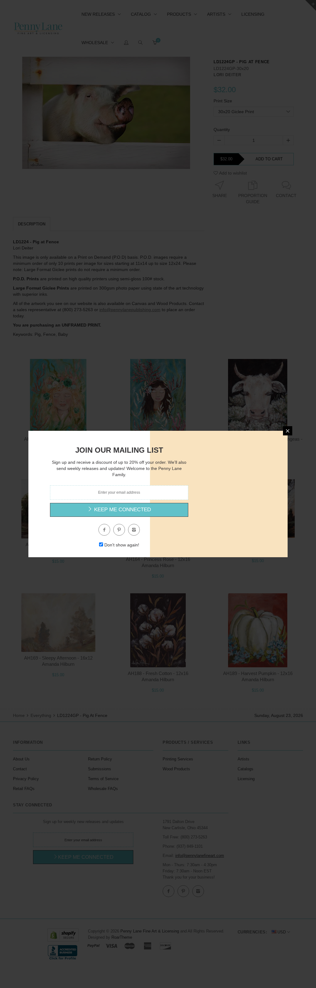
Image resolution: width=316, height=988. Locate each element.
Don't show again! (121, 544)
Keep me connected (122, 510)
